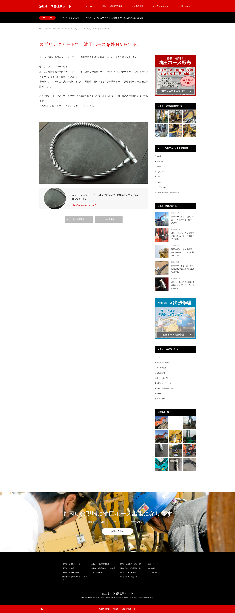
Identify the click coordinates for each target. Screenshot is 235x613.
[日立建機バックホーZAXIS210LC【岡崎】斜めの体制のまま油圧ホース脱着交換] (161, 422)
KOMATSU (159, 161)
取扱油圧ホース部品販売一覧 (130, 568)
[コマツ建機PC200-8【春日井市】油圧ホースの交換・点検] (175, 130)
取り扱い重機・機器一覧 (164, 388)
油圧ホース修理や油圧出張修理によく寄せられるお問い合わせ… (182, 285)
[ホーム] (40, 24)
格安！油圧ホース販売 (70, 572)
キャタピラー (160, 172)
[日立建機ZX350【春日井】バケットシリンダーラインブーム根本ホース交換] (161, 436)
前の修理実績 (78, 219)
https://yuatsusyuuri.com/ (84, 205)
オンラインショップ (161, 6)
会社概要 (158, 393)
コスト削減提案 (160, 368)
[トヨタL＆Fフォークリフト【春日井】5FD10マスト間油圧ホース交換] (161, 116)
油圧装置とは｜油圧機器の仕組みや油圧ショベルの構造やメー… (182, 252)
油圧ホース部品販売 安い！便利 (103, 568)
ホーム (89, 6)
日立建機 (158, 156)
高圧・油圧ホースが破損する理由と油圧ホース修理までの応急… (182, 236)
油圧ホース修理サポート (55, 6)
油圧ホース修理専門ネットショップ (74, 578)
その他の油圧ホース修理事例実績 (167, 192)
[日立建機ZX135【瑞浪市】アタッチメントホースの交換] (189, 450)
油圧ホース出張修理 (162, 362)
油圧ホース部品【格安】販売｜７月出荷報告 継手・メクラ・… (182, 220)
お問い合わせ (185, 6)
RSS (41, 609)
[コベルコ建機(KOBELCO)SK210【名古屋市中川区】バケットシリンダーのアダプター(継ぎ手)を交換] (175, 464)
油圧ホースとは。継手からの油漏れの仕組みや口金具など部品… (182, 269)
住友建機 (158, 167)
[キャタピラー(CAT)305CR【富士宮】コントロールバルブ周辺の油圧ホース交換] (189, 116)
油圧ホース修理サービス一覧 (130, 564)
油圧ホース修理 (68, 568)
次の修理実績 (108, 219)
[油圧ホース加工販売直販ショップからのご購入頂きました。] (161, 450)
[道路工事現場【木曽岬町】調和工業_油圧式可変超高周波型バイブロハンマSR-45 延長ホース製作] (161, 130)
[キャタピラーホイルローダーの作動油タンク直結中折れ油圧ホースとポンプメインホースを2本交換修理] (175, 436)
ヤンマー (158, 177)
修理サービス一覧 (161, 378)
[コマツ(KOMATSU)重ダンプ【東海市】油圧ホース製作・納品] (189, 464)
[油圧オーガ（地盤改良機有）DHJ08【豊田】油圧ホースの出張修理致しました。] (189, 436)
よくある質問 (137, 6)
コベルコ (158, 182)
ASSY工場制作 (47, 18)
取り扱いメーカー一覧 (163, 383)
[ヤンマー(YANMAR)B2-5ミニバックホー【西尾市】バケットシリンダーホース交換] (161, 464)
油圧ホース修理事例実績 (111, 6)
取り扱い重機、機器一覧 (128, 577)
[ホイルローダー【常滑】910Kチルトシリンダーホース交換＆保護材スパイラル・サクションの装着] (175, 116)
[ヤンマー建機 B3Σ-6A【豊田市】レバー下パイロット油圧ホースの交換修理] (189, 130)
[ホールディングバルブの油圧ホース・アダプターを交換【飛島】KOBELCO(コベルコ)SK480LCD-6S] (189, 422)
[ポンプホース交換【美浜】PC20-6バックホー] (175, 450)
